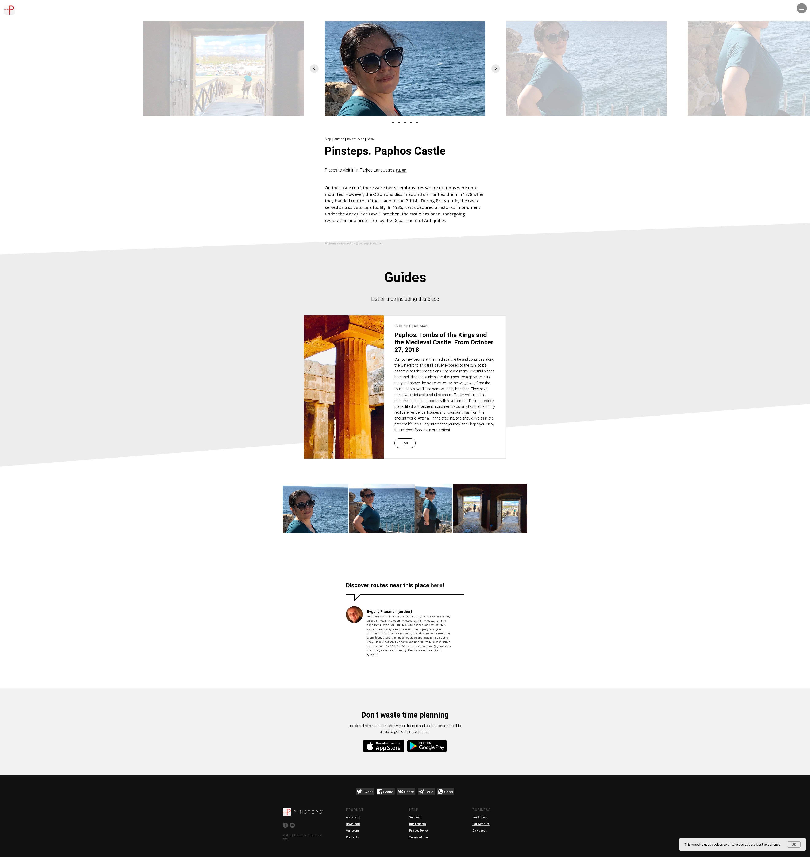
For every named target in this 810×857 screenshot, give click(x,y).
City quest (479, 830)
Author (339, 139)
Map (328, 139)
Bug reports (417, 824)
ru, (399, 170)
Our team (352, 830)
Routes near (355, 139)
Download (353, 824)
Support (415, 817)
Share (371, 139)
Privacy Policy (418, 830)
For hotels (479, 817)
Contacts (352, 837)
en (404, 170)
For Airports (481, 824)
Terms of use (418, 837)
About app (353, 817)
